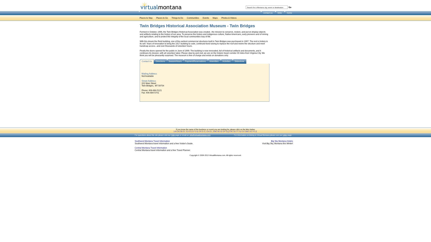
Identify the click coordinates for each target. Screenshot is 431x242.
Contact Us (147, 61)
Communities (193, 18)
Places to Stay (146, 18)
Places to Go (162, 18)
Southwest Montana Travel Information (152, 141)
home (289, 13)
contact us (268, 13)
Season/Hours (175, 61)
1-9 (175, 131)
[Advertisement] (282, 75)
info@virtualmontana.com (200, 135)
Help (173, 135)
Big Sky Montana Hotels (282, 141)
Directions (160, 61)
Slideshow (239, 61)
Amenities (214, 61)
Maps (215, 18)
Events (206, 18)
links (280, 13)
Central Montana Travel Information (151, 148)
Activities (226, 61)
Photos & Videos (229, 18)
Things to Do (177, 18)
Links (285, 135)
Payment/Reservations (195, 61)
